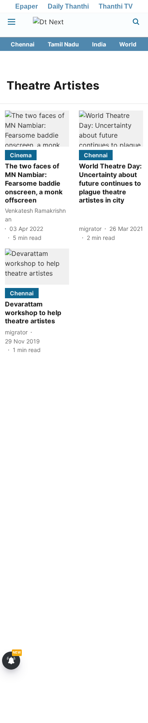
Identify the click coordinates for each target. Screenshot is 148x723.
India (99, 44)
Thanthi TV (116, 6)
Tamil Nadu (63, 44)
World (127, 44)
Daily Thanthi (68, 6)
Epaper (26, 6)
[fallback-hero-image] (37, 129)
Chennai (23, 44)
